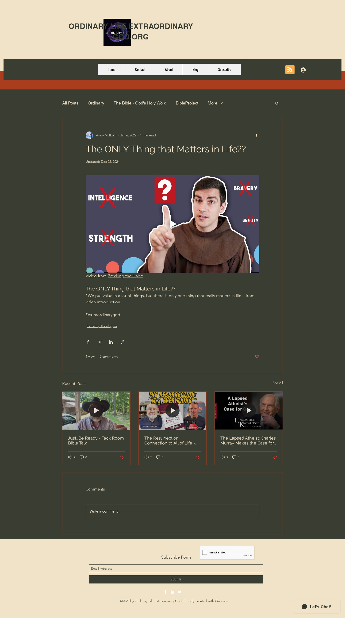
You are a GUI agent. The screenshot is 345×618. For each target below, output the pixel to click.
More (212, 102)
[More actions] (256, 135)
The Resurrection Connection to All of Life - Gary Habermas (169, 440)
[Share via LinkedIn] (111, 342)
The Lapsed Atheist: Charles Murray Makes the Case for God (248, 440)
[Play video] (172, 224)
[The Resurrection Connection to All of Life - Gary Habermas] (173, 411)
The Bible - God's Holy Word (140, 102)
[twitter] (179, 592)
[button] (277, 103)
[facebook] (165, 592)
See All (277, 383)
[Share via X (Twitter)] (99, 342)
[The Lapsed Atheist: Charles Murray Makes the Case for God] (249, 411)
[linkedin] (172, 592)
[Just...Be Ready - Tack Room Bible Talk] (96, 411)
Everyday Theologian (102, 326)
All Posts (70, 102)
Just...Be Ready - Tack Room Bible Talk (96, 440)
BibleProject (187, 102)
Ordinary (96, 102)
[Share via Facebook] (88, 342)
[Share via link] (122, 342)
